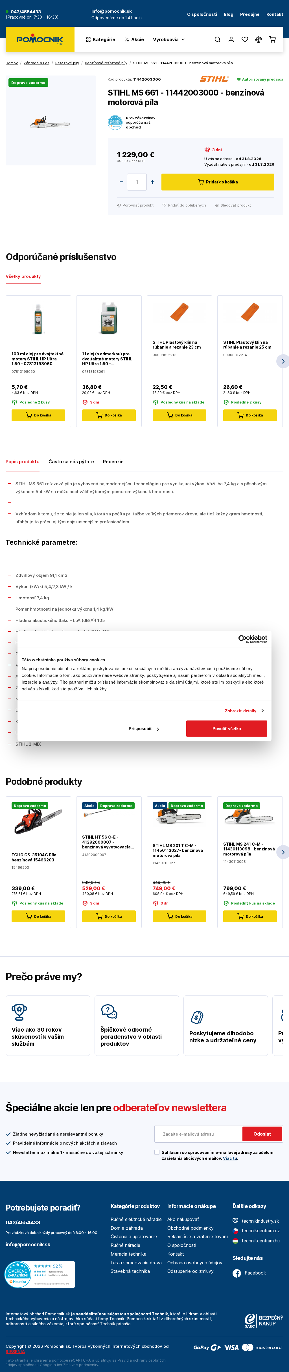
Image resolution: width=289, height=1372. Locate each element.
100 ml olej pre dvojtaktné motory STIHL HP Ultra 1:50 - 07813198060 (38, 358)
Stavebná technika (130, 1271)
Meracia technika (128, 1254)
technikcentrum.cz (260, 1230)
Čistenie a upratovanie (134, 1236)
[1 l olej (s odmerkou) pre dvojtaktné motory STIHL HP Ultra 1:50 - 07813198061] (109, 317)
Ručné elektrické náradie (136, 1219)
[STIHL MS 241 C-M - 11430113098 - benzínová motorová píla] (250, 813)
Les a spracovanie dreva (136, 1262)
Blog (228, 14)
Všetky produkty (23, 276)
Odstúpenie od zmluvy (190, 1271)
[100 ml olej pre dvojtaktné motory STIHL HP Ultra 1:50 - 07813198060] (38, 317)
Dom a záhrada (127, 1228)
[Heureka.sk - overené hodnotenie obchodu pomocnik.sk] (41, 1274)
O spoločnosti (202, 14)
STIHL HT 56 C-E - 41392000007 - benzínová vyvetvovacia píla (106, 842)
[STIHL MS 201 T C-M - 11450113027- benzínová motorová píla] (179, 814)
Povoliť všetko (227, 728)
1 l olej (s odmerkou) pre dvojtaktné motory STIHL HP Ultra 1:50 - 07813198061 (107, 358)
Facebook (254, 1273)
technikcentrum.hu (260, 1241)
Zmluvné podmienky (80, 1364)
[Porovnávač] (258, 39)
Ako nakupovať (183, 1219)
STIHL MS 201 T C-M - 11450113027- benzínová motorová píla (178, 850)
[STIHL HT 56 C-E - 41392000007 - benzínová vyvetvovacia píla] (109, 810)
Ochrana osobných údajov (194, 1262)
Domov (12, 63)
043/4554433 (26, 12)
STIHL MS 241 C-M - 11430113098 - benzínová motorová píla (249, 849)
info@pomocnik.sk (28, 1244)
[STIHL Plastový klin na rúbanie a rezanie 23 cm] (179, 312)
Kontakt (274, 14)
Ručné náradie (125, 1245)
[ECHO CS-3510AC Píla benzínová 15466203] (38, 819)
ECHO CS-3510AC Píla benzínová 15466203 (34, 857)
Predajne (250, 14)
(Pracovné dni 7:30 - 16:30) (32, 17)
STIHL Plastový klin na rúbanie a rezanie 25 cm (247, 345)
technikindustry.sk (259, 1221)
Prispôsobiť (140, 728)
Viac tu (230, 1158)
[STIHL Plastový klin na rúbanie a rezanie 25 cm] (250, 312)
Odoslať (262, 1134)
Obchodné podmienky (190, 1228)
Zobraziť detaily (241, 710)
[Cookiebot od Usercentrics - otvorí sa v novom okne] (242, 639)
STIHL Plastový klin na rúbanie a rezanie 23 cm (177, 345)
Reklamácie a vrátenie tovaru (197, 1236)
